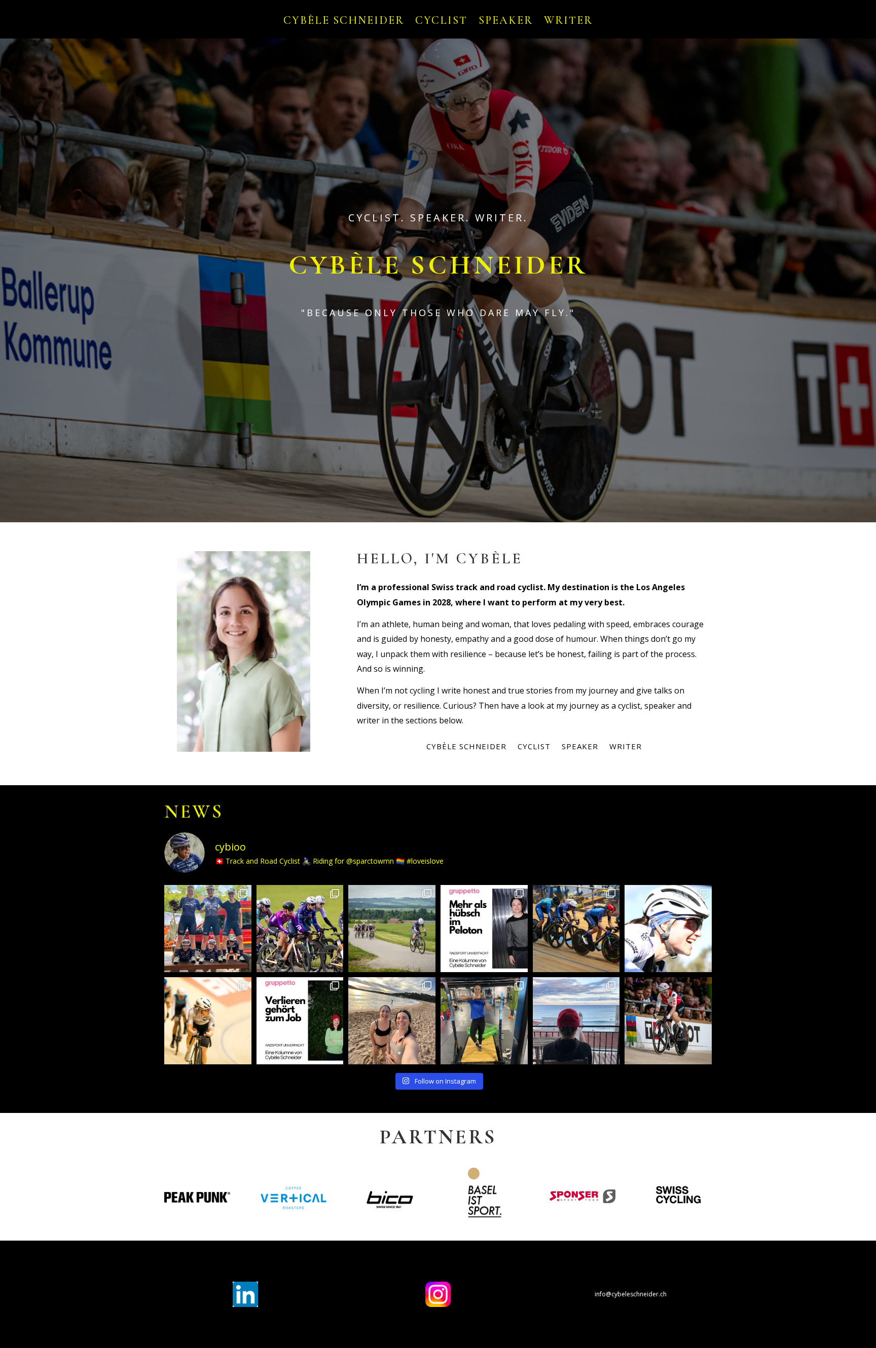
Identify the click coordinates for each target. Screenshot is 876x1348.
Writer (568, 22)
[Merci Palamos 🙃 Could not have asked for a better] (391, 1020)
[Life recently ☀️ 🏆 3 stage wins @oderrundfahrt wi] (207, 928)
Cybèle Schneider (343, 22)
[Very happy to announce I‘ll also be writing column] (300, 1020)
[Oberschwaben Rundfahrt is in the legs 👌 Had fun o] (300, 928)
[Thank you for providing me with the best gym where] (484, 1020)
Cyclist (441, 22)
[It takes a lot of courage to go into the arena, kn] (207, 1020)
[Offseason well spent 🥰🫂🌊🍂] (576, 1020)
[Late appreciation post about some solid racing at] (576, 928)
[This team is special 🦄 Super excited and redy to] (668, 928)
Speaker (506, 22)
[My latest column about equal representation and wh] (484, 928)
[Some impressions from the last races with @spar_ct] (391, 928)
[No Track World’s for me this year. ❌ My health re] (668, 1020)
